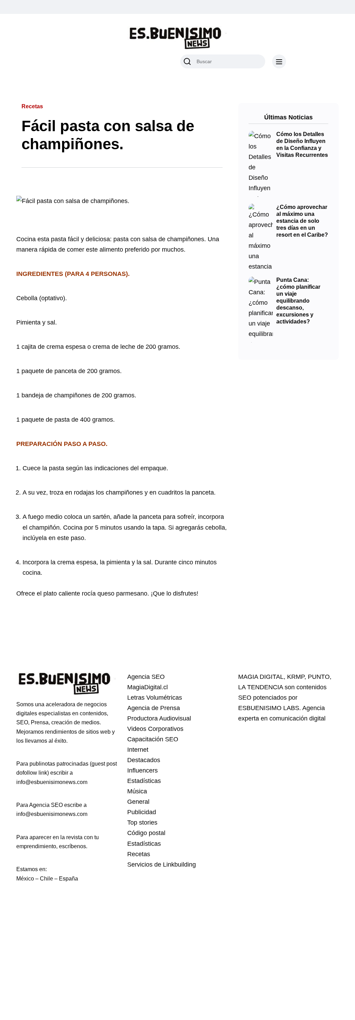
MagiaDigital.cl (147, 687)
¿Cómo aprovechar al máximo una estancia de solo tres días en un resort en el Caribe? (302, 221)
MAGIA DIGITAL (261, 676)
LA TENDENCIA (260, 687)
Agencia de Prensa (153, 708)
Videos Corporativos (155, 728)
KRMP (295, 676)
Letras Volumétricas (154, 697)
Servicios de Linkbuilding (161, 864)
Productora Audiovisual (159, 718)
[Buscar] (187, 61)
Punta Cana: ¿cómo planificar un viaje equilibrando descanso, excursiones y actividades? (298, 300)
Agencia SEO (146, 676)
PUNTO (319, 676)
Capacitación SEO (152, 739)
